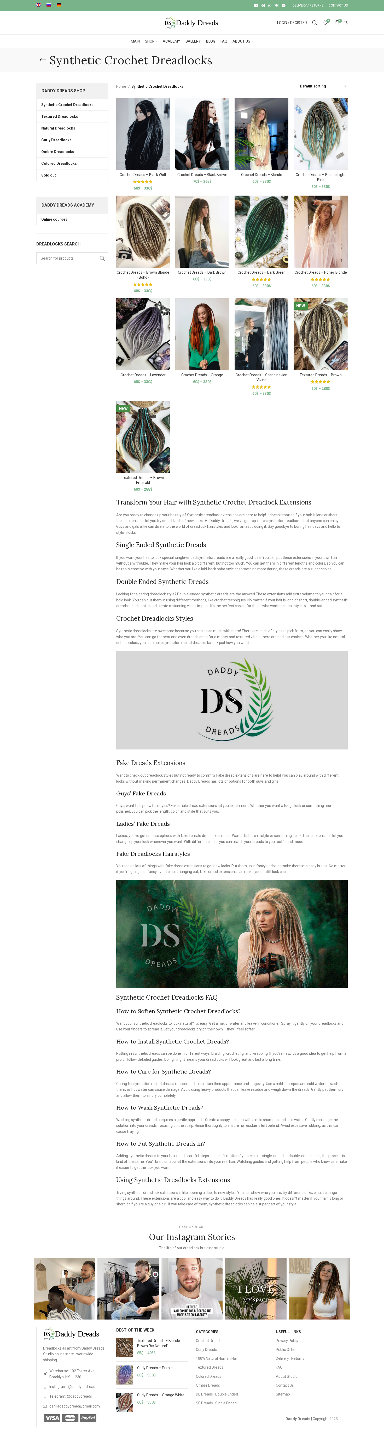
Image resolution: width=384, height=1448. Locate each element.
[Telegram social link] (283, 5)
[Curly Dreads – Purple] (124, 1375)
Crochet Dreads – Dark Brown (202, 272)
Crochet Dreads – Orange (202, 375)
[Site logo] (192, 22)
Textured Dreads (209, 1367)
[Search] (315, 22)
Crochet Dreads (209, 1341)
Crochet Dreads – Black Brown (202, 175)
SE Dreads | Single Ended (216, 1403)
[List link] (75, 1374)
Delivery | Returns (290, 1358)
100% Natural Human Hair (217, 1358)
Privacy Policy (287, 1341)
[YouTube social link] (256, 5)
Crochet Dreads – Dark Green (262, 272)
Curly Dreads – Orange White (160, 1395)
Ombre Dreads (208, 1385)
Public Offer (286, 1349)
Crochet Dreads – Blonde (261, 175)
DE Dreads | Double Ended (217, 1394)
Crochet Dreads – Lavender (143, 375)
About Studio (287, 1376)
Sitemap (283, 1394)
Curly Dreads (206, 1349)
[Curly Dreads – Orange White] (124, 1402)
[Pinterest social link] (263, 5)
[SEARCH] (102, 258)
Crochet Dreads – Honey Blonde (321, 272)
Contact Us (285, 1385)
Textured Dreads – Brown (321, 375)
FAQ (279, 1367)
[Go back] (42, 60)
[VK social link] (276, 5)
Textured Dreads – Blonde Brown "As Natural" (158, 1343)
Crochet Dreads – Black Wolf (143, 175)
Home (121, 86)
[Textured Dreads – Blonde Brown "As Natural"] (124, 1347)
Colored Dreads (208, 1376)
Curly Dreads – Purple (155, 1368)
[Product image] (143, 134)
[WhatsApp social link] (270, 5)
